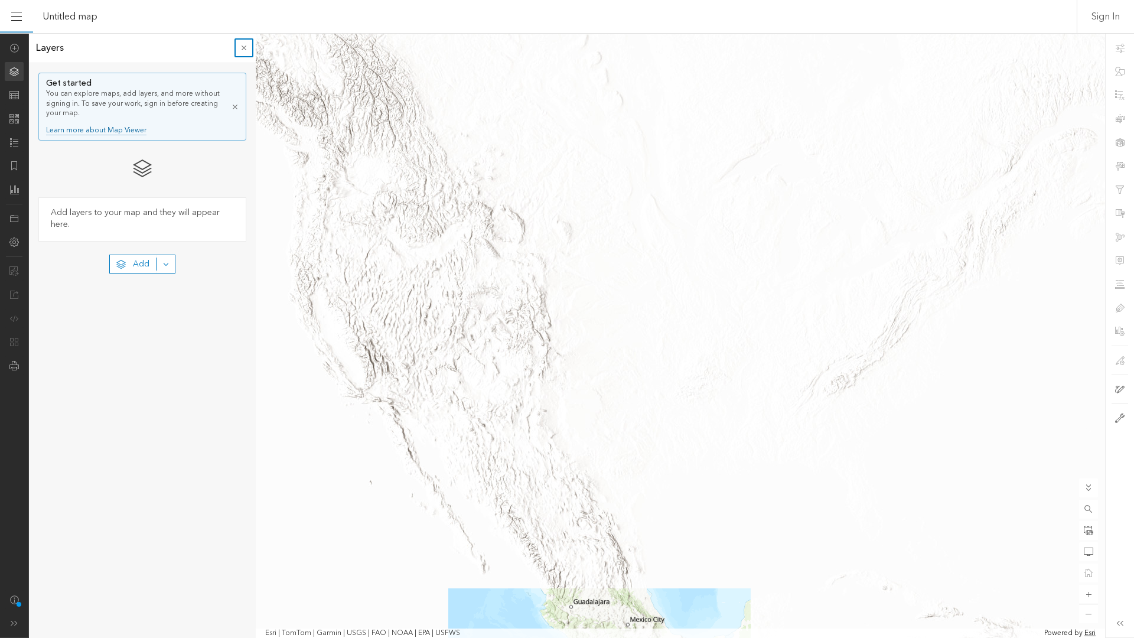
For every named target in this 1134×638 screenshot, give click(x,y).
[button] (1088, 509)
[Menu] (16, 16)
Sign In (1105, 16)
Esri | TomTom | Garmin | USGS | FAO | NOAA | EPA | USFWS (362, 633)
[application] (567, 335)
